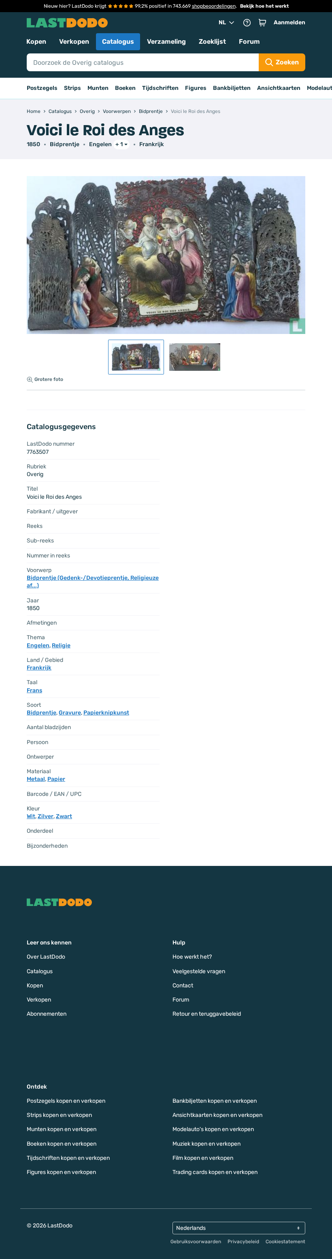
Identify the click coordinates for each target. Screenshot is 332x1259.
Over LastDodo (46, 956)
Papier (56, 779)
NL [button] (222, 22)
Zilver (45, 816)
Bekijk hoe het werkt (264, 6)
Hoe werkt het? (192, 956)
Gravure (70, 712)
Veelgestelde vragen (198, 971)
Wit (31, 816)
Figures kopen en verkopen (61, 1172)
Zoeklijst (212, 41)
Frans (34, 690)
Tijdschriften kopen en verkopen (68, 1158)
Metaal (36, 779)
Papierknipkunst (106, 712)
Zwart (64, 816)
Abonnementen (46, 1013)
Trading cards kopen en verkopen (215, 1172)
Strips (72, 88)
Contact (182, 985)
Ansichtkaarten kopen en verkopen (217, 1115)
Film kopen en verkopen (202, 1158)
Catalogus (118, 41)
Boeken (125, 88)
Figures (195, 88)
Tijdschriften (160, 88)
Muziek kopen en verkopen (206, 1143)
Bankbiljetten (232, 88)
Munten (98, 88)
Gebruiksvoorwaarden (195, 1241)
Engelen (100, 144)
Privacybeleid (243, 1241)
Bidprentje (64, 144)
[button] (262, 22)
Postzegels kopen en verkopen (66, 1100)
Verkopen (74, 41)
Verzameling (166, 41)
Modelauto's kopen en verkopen (213, 1129)
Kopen (36, 41)
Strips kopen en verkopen (59, 1115)
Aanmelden (289, 22)
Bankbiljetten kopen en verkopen (214, 1100)
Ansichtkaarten (278, 88)
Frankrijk (151, 144)
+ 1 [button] (119, 144)
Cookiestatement (285, 1241)
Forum (249, 41)
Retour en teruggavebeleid (206, 1013)
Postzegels (42, 88)
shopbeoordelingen (214, 6)
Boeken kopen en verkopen (61, 1143)
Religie (61, 645)
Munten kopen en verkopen (61, 1129)
